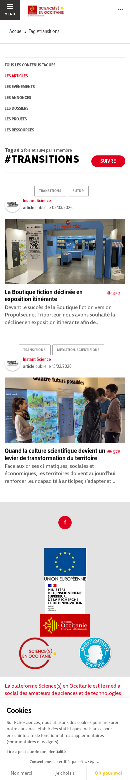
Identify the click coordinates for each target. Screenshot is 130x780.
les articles (16, 76)
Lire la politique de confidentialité (36, 751)
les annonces (18, 98)
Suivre (108, 161)
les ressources (19, 130)
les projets (16, 119)
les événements (20, 87)
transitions (50, 191)
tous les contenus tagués (30, 65)
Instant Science (37, 201)
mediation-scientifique (78, 350)
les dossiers (16, 108)
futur (78, 191)
